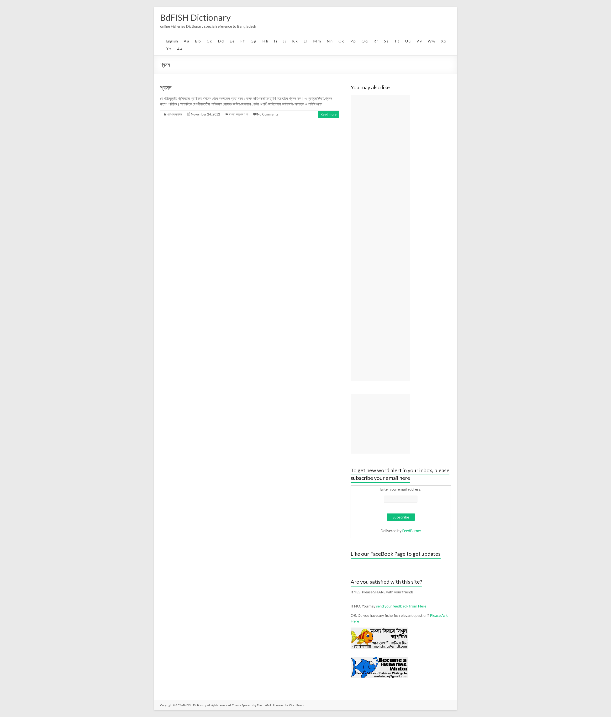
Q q (365, 41)
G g (253, 41)
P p (353, 41)
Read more (329, 114)
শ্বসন (166, 87)
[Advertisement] (380, 238)
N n (329, 41)
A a (186, 41)
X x (443, 41)
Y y (168, 48)
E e (232, 41)
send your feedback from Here (401, 606)
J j (284, 41)
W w (431, 41)
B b (198, 41)
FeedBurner (411, 530)
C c (209, 41)
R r (376, 41)
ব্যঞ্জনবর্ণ (240, 114)
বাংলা (232, 114)
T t (396, 41)
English (172, 41)
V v (419, 41)
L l (305, 41)
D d (221, 41)
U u (408, 41)
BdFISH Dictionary (195, 17)
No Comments (268, 114)
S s (386, 41)
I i (275, 41)
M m (317, 41)
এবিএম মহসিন (174, 114)
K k (295, 41)
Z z (179, 48)
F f (242, 41)
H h (265, 41)
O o (341, 41)
